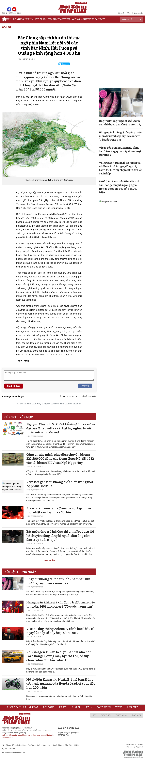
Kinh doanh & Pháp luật (22, 19)
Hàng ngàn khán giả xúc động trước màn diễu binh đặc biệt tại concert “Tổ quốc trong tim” (60, 604)
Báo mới (136, 715)
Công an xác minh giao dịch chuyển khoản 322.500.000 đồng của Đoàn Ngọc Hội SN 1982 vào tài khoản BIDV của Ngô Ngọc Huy (60, 459)
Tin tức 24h (122, 715)
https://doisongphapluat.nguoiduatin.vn (17, 728)
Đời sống (43, 19)
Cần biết (100, 19)
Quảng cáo (138, 13)
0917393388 (10, 749)
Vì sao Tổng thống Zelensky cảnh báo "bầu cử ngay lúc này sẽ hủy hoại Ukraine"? (60, 631)
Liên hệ (121, 13)
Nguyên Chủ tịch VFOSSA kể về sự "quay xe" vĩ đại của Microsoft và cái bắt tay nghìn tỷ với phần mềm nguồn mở (60, 428)
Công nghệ (80, 19)
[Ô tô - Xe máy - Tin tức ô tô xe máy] (108, 201)
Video (91, 19)
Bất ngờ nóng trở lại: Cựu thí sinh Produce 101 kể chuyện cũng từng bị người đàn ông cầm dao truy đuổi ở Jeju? (60, 536)
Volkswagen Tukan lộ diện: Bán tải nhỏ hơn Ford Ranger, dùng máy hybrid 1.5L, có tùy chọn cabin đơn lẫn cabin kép (59, 656)
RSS (94, 715)
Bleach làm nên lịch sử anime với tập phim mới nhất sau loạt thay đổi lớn (58, 510)
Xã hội (53, 19)
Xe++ (70, 19)
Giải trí (62, 19)
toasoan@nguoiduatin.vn (15, 752)
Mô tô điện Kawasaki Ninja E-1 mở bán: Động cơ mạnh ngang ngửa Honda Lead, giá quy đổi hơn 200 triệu (60, 684)
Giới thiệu (106, 715)
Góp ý (129, 13)
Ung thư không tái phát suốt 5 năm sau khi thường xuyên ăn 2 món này (58, 581)
